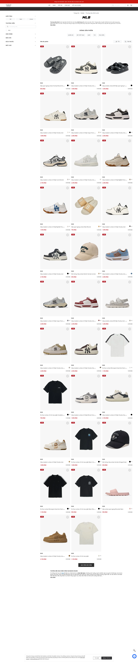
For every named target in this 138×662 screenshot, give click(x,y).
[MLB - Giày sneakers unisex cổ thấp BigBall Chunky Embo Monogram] (117, 156)
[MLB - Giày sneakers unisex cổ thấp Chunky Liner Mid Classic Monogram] (86, 62)
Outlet (82, 13)
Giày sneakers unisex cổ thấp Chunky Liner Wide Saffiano (55, 368)
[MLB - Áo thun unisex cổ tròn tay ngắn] (86, 533)
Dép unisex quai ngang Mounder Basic (112, 509)
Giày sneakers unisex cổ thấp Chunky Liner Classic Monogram (119, 133)
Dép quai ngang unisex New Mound (81, 227)
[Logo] (8, 5)
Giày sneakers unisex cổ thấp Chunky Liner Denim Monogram (119, 274)
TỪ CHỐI (97, 658)
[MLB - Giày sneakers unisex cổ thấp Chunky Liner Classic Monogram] (117, 109)
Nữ (49, 5)
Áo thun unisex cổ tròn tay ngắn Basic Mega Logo (84, 509)
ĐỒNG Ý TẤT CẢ (106, 658)
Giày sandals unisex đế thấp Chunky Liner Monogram (116, 321)
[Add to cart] (67, 46)
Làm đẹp (67, 5)
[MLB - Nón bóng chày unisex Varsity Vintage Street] (117, 438)
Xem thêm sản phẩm (86, 565)
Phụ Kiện (101, 35)
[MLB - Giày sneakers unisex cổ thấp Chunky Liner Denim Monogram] (117, 250)
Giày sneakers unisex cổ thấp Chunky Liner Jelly (84, 180)
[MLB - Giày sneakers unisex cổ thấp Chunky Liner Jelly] (86, 156)
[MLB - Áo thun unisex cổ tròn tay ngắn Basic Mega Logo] (86, 486)
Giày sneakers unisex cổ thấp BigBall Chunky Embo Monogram (119, 180)
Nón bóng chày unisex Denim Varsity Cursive (83, 274)
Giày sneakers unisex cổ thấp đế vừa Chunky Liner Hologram (87, 415)
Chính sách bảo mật (34, 659)
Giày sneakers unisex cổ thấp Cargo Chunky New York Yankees (88, 133)
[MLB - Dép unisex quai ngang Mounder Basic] (117, 486)
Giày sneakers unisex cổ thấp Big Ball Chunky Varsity (54, 227)
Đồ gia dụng (76, 5)
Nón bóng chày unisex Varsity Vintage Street (114, 462)
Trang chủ (76, 13)
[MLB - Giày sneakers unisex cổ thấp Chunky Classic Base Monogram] (117, 391)
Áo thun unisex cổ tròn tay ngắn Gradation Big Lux (54, 415)
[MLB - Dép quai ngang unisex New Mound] (86, 203)
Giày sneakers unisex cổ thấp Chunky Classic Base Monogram (119, 415)
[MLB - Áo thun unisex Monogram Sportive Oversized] (117, 344)
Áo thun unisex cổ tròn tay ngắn (80, 556)
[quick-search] (134, 650)
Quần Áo (70, 35)
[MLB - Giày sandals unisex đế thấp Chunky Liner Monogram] (117, 297)
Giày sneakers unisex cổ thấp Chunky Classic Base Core (86, 368)
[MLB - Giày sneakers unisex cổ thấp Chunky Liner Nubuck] (55, 533)
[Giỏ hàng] (131, 5)
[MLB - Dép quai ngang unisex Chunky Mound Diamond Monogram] (55, 62)
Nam (54, 5)
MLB (9, 30)
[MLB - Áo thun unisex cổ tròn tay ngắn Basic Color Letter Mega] (86, 438)
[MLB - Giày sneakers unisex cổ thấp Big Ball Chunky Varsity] (55, 203)
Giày (89, 35)
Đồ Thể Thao (80, 35)
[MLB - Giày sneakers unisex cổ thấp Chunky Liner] (55, 109)
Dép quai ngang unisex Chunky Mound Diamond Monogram (56, 86)
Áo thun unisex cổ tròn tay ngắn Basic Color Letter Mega (86, 462)
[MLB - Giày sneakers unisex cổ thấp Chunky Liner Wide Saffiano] (55, 344)
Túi (95, 35)
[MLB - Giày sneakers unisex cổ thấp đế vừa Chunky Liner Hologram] (86, 391)
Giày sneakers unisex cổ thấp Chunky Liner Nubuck (54, 556)
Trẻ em (60, 5)
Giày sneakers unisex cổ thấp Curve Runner (52, 180)
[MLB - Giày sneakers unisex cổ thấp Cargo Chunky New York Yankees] (86, 109)
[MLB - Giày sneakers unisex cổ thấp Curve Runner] (55, 156)
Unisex (31, 19)
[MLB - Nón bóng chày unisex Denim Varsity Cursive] (86, 250)
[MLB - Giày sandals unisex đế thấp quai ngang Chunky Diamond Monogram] (117, 62)
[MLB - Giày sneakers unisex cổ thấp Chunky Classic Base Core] (86, 344)
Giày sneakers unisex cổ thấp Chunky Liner (51, 133)
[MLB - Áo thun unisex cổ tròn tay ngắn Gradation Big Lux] (55, 391)
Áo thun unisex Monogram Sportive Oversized (115, 368)
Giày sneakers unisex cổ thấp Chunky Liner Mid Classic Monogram (89, 86)
